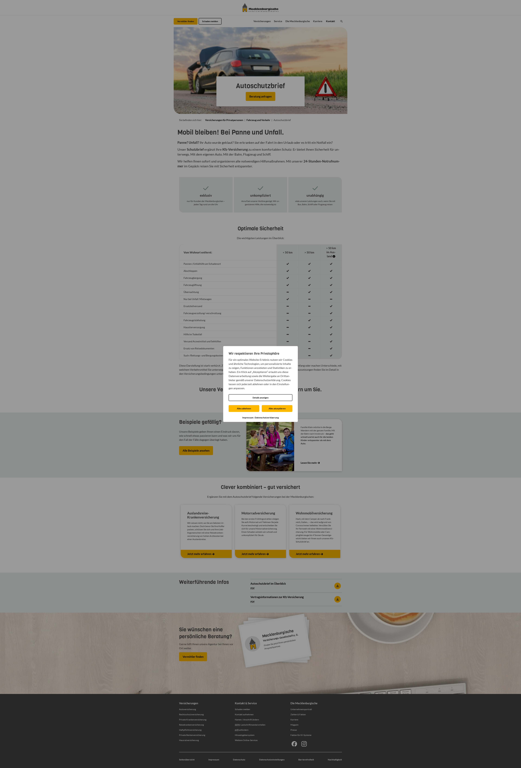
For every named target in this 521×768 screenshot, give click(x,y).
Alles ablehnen (244, 408)
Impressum (247, 417)
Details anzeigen (261, 397)
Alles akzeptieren (277, 408)
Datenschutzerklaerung (267, 417)
